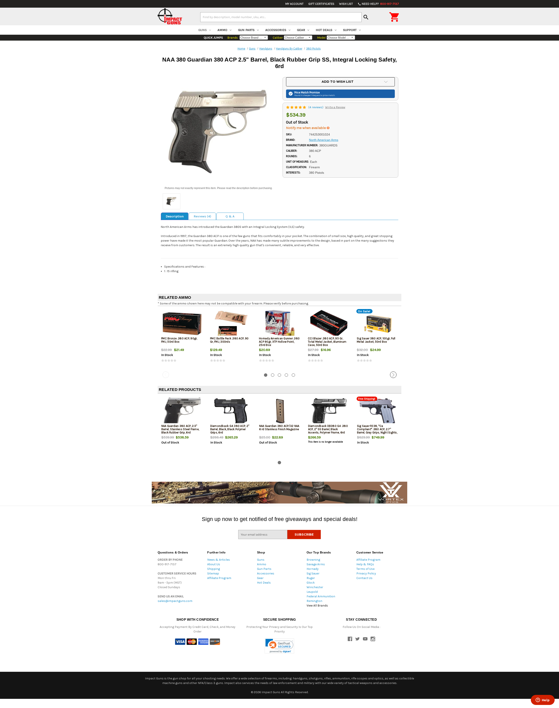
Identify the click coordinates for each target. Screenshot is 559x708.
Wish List (346, 4)
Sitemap (213, 573)
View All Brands (317, 605)
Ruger (311, 578)
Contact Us (364, 578)
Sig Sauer (313, 573)
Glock (311, 582)
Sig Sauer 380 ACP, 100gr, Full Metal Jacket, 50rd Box (376, 340)
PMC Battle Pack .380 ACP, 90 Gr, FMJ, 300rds (229, 340)
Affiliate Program (219, 578)
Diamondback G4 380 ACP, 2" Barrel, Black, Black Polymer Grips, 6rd (229, 429)
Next (393, 374)
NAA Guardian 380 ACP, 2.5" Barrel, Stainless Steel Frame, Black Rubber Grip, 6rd (180, 429)
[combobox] (281, 17)
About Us (213, 564)
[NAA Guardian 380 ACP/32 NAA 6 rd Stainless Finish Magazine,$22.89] (280, 411)
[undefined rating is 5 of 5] (296, 107)
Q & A (230, 216)
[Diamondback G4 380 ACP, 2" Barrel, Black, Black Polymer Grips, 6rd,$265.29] (231, 411)
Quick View (182, 323)
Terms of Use (365, 569)
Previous (165, 374)
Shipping (213, 569)
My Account (294, 4)
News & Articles (218, 560)
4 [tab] (286, 375)
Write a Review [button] (335, 107)
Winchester (315, 587)
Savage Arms (316, 564)
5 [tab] (293, 375)
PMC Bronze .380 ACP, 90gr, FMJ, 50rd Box (179, 340)
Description (175, 216)
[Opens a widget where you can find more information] (543, 700)
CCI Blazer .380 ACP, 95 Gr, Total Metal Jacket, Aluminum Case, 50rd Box (327, 342)
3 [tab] (279, 375)
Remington (314, 601)
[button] (279, 646)
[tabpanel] (182, 339)
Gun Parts (246, 30)
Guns (202, 30)
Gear (301, 30)
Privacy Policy (366, 573)
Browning (313, 560)
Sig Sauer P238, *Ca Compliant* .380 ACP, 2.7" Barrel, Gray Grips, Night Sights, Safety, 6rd (377, 430)
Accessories (275, 30)
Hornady (313, 569)
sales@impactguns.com (175, 601)
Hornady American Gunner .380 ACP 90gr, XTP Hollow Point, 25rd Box (279, 342)
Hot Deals (324, 30)
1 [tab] (265, 375)
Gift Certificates (321, 4)
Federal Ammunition (321, 596)
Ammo (222, 30)
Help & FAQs (365, 564)
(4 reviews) (316, 107)
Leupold (312, 592)
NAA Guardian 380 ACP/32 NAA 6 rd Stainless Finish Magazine (279, 427)
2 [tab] (272, 375)
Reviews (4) (202, 216)
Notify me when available (306, 128)
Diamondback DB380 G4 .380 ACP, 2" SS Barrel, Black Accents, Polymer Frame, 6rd (328, 429)
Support (350, 30)
